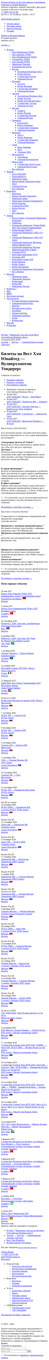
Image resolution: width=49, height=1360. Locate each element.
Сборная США (24, 152)
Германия (16, 120)
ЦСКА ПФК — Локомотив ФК (15, 807)
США (14, 145)
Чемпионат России (21, 286)
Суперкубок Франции (27, 140)
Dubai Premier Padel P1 (22, 230)
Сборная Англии (25, 106)
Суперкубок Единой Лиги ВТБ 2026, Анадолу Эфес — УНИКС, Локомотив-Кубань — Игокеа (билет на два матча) (23, 1087)
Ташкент (5, 1204)
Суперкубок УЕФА (21, 59)
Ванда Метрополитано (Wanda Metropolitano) (22, 1216)
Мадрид (4, 1218)
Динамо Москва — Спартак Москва (18, 981)
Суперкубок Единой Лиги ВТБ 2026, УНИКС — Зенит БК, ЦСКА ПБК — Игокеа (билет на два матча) (24, 1047)
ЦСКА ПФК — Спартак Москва (16, 946)
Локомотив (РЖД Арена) (12, 862)
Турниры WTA (19, 252)
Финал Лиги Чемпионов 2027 (15, 1213)
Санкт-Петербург (9, 765)
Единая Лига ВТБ (20, 206)
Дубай (4, 691)
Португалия (17, 162)
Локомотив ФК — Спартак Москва (17, 876)
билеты (4, 601)
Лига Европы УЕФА (21, 54)
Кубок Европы (19, 203)
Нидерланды (18, 154)
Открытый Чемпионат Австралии (28, 269)
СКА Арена (6, 762)
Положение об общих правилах (15, 1315)
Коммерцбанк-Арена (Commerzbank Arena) (21, 596)
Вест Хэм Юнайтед (15, 1240)
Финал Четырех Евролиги (24, 196)
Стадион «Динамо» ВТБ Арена (15, 966)
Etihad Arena (6, 1129)
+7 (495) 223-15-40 (9, 12)
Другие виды (13, 298)
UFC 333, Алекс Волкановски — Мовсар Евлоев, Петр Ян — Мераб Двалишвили (24, 1125)
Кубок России (23, 74)
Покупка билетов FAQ (22, 1300)
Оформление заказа (21, 1298)
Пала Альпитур (8, 670)
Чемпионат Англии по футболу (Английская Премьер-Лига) (20, 336)
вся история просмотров (27, 1247)
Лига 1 (20, 135)
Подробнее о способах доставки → (17, 507)
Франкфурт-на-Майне (11, 599)
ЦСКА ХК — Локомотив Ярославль (18, 790)
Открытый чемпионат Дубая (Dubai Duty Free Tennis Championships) (28, 226)
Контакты (5, 1259)
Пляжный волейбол (21, 315)
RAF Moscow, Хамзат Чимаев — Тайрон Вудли (23, 1030)
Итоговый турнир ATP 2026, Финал (17, 668)
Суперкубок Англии (26, 103)
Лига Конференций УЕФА (24, 57)
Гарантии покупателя (22, 1266)
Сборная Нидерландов (27, 159)
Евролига (16, 193)
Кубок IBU (17, 284)
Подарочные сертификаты (24, 1269)
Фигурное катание (15, 296)
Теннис (10, 215)
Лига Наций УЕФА (21, 62)
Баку (3, 628)
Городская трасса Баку (11, 626)
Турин (4, 673)
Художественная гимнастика (25, 301)
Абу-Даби (5, 643)
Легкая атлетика (19, 313)
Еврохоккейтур (19, 176)
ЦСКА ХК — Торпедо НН (13, 730)
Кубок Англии (24, 98)
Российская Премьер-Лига (29, 71)
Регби (14, 318)
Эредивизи (22, 157)
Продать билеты (14, 28)
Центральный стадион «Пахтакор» (17, 1201)
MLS (19, 150)
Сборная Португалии (27, 167)
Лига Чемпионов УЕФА (23, 52)
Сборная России (25, 79)
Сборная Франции (26, 142)
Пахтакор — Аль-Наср (11, 1198)
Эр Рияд (5, 658)
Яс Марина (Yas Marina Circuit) (15, 641)
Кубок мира (17, 281)
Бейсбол (16, 306)
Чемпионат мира (19, 179)
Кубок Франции (24, 137)
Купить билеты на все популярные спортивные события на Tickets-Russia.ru (23, 3)
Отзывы (10, 31)
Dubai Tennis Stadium (10, 688)
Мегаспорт (6, 703)
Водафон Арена (8, 611)
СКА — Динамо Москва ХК (14, 760)
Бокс (9, 291)
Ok (29, 1351)
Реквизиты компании (22, 1286)
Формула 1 (11, 289)
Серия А (21, 111)
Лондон (15, 342)
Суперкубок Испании (27, 89)
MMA (9, 293)
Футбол (10, 50)
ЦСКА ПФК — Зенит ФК (13, 929)
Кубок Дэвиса (18, 264)
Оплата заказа (13, 23)
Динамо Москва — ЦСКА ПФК (16, 998)
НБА (14, 211)
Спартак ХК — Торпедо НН (14, 745)
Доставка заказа (14, 26)
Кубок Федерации (20, 267)
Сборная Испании (25, 91)
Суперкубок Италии (26, 115)
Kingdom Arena (8, 656)
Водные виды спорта (22, 308)
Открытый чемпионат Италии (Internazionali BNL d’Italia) (26, 248)
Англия (15, 93)
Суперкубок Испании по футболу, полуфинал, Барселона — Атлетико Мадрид (22, 1162)
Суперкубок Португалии (29, 164)
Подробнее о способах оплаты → (16, 578)
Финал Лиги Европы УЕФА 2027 (16, 594)
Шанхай (5, 1020)
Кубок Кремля (18, 262)
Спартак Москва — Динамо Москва (18, 911)
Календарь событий (21, 1291)
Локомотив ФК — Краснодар (14, 859)
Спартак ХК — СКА (10, 775)
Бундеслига (22, 123)
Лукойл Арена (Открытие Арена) (16, 914)
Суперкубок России (26, 76)
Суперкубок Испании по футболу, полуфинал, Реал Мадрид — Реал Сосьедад (22, 1142)
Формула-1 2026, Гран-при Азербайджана (20, 623)
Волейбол (16, 311)
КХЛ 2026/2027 (19, 174)
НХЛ (14, 184)
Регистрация (18, 1273)
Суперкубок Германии (27, 128)
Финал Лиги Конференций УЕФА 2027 (19, 608)
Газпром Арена (8, 827)
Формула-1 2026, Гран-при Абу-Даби (18, 638)
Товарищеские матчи (22, 67)
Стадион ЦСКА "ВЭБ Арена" (15, 810)
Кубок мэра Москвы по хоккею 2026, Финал (21, 700)
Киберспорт (17, 320)
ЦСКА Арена (7, 718)
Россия (15, 69)
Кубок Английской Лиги (29, 101)
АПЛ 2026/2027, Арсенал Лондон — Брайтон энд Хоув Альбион (24, 407)
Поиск (15, 1293)
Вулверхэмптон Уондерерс (19, 1243)
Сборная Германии (26, 130)
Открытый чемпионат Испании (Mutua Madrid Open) (27, 243)
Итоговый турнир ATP (22, 259)
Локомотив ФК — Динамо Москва (17, 894)
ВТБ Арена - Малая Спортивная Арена (19, 1032)
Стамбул (5, 614)
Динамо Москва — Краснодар (15, 963)
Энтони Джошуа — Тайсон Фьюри (17, 653)
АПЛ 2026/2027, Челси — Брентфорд (24, 397)
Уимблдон (17, 223)
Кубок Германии (25, 125)
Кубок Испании (24, 86)
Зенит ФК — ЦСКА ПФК (13, 842)
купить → (5, 45)
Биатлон (10, 274)
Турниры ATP (18, 257)
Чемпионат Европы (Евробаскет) (27, 201)
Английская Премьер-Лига (29, 96)
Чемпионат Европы (21, 64)
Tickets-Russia (7, 1252)
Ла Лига (21, 84)
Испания (16, 81)
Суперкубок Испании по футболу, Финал (20, 1181)
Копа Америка (24, 147)
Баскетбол (11, 191)
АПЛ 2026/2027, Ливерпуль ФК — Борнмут (27, 401)
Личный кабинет (20, 1271)
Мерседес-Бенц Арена (11, 1018)
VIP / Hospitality (19, 1310)
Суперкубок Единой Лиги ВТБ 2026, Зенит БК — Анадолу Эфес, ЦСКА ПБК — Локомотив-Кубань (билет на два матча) (24, 1067)
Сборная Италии (25, 118)
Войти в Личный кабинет (13, 35)
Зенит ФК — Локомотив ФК (14, 824)
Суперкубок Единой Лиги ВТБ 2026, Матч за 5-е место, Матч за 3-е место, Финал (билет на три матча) (24, 1106)
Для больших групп (21, 1308)
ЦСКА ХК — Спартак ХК (13, 715)
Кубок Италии (24, 113)
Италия (15, 108)
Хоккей (10, 171)
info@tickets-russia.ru (10, 19)
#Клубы (10, 323)
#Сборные (11, 325)
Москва (4, 705)
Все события (18, 169)
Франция (16, 132)
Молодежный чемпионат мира (26, 181)
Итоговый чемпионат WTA (25, 254)
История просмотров (21, 1276)
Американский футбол (22, 303)
